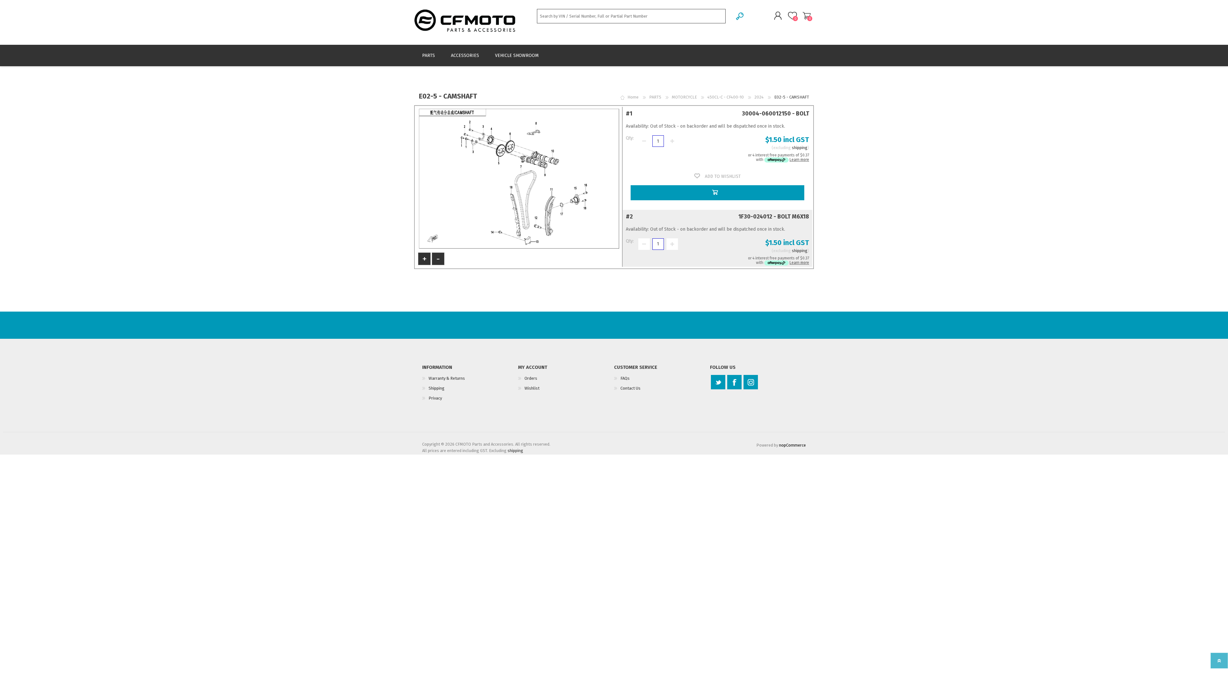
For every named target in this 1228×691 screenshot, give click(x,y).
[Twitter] (718, 382)
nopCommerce (792, 445)
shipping (799, 147)
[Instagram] (751, 382)
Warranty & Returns (447, 378)
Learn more (799, 159)
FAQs (625, 378)
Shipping (437, 388)
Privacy (435, 398)
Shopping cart (806, 16)
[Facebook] (734, 382)
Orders (530, 378)
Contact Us (630, 388)
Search (740, 16)
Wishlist (531, 388)
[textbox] (631, 16)
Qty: (630, 138)
